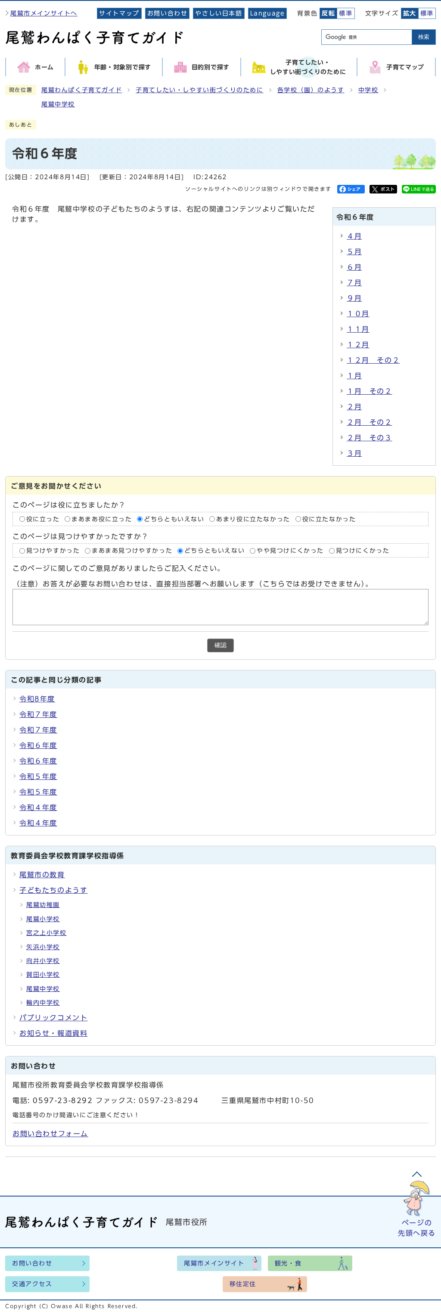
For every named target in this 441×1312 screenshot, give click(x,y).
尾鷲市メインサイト (214, 1263)
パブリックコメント (53, 1017)
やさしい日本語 (218, 13)
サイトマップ (119, 13)
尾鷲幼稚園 (43, 905)
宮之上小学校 (46, 933)
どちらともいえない (174, 519)
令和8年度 (37, 698)
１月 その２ (369, 391)
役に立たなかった (329, 519)
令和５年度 (38, 776)
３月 (354, 453)
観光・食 (288, 1263)
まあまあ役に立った (101, 519)
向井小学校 (43, 961)
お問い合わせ (167, 13)
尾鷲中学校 (58, 104)
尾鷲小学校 (43, 919)
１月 (354, 375)
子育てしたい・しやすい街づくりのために (199, 90)
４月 (354, 236)
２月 (354, 406)
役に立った (43, 519)
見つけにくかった (363, 551)
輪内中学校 (43, 1003)
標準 (345, 13)
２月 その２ (369, 422)
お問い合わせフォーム (50, 1133)
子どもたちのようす (53, 890)
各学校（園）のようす (311, 90)
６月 (354, 267)
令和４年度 (38, 807)
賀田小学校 (43, 975)
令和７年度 (38, 714)
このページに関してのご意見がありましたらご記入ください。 (118, 568)
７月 (354, 282)
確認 (220, 645)
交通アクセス (32, 1284)
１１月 (358, 329)
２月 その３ (369, 437)
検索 (423, 37)
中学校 (368, 90)
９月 (354, 298)
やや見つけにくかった (292, 551)
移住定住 (243, 1284)
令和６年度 (38, 745)
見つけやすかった (53, 551)
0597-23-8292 (63, 1100)
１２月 (358, 344)
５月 (354, 251)
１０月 (358, 313)
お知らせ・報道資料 (53, 1033)
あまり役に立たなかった (253, 519)
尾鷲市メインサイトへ (44, 13)
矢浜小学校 (43, 947)
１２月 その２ (373, 360)
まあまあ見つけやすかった (132, 551)
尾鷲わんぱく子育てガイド (81, 90)
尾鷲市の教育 (42, 874)
